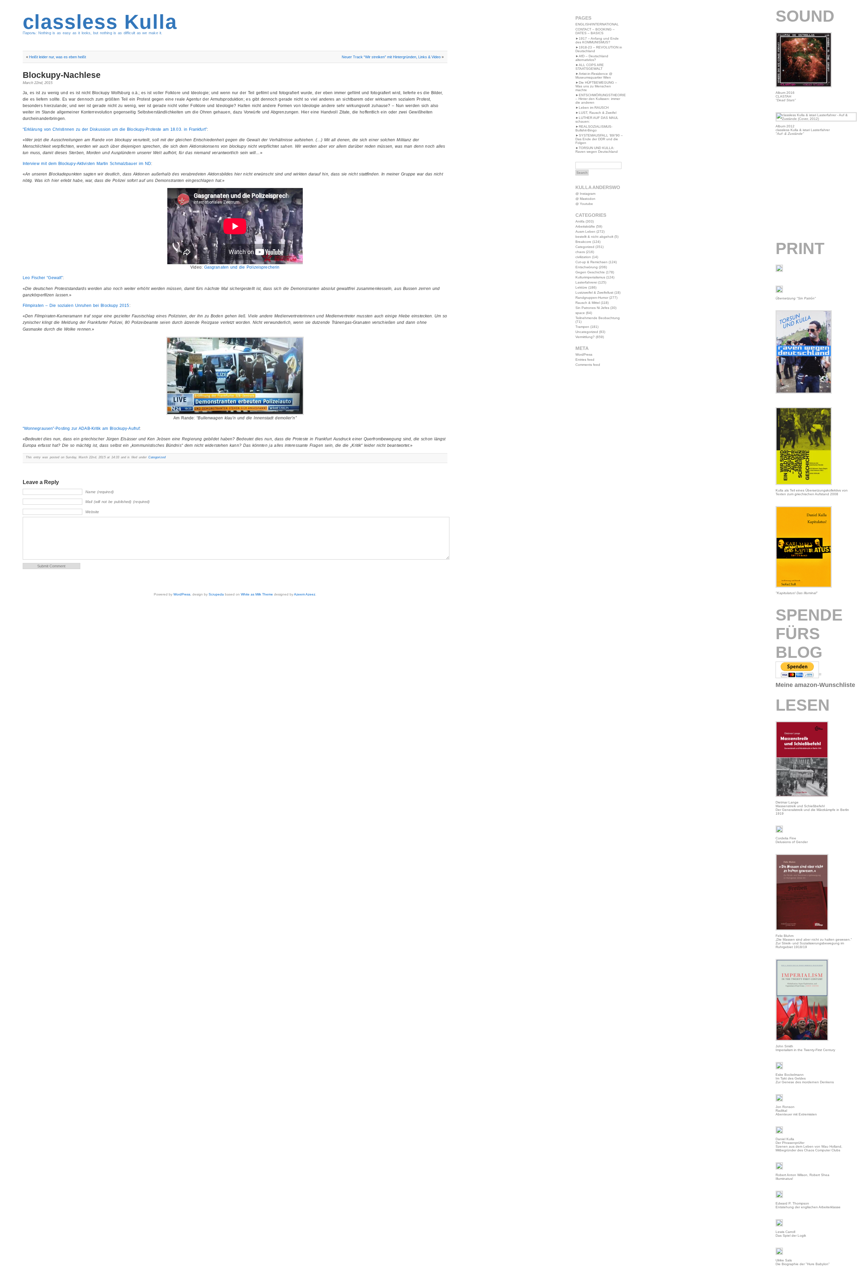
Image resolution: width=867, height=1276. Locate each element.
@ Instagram (585, 193)
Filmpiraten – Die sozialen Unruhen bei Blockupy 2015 (76, 305)
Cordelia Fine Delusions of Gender (792, 840)
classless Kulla (100, 22)
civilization (583, 257)
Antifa (580, 221)
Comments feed (587, 365)
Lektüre (581, 287)
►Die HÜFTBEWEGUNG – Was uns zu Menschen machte (596, 86)
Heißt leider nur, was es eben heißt (57, 57)
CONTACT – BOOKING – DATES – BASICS (595, 31)
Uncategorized (586, 332)
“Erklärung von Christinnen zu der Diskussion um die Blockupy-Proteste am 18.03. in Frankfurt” (115, 129)
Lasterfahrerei (586, 282)
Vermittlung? (585, 337)
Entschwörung (586, 267)
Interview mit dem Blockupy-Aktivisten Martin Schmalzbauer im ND (87, 163)
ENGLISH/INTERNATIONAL (597, 24)
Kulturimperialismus (590, 277)
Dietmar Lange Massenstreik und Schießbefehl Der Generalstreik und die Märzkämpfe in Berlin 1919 (812, 807)
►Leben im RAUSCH (592, 107)
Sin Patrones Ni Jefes (592, 308)
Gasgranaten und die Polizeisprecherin (241, 267)
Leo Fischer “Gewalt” (43, 277)
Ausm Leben (585, 231)
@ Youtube (584, 204)
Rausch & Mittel (587, 303)
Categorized (157, 457)
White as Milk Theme (257, 594)
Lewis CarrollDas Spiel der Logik (791, 1233)
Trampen (582, 327)
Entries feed (584, 359)
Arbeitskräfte (585, 226)
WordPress (181, 594)
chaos (580, 252)
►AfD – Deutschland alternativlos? (591, 58)
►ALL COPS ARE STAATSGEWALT (589, 66)
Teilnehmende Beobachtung (597, 318)
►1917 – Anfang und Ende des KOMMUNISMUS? (597, 40)
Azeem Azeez (304, 594)
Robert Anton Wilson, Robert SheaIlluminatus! (802, 1176)
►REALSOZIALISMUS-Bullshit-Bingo (593, 128)
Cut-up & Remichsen (591, 262)
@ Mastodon (585, 199)
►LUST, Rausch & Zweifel (595, 112)
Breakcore (583, 242)
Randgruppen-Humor (591, 297)
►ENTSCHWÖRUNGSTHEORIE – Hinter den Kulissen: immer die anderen (600, 98)
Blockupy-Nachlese (62, 75)
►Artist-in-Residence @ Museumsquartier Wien (593, 75)
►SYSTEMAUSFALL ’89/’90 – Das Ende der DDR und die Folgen (599, 139)
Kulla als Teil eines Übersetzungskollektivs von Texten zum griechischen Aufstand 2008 (812, 492)
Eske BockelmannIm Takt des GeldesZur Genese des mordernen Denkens (805, 1078)
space (580, 313)
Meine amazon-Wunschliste (815, 685)
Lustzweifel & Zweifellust (594, 292)
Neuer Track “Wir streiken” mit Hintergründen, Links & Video (391, 57)
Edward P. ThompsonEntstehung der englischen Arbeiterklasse (808, 1205)
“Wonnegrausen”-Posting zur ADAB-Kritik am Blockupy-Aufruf (81, 428)
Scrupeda (216, 594)
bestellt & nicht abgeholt (594, 236)
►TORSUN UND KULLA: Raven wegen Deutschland (596, 149)
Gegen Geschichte (590, 272)
